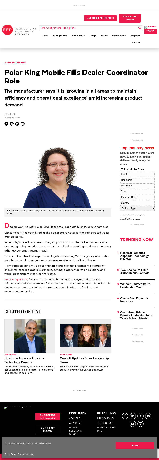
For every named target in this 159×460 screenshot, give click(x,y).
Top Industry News (134, 169)
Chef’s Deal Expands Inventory (134, 300)
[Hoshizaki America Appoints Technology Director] (30, 336)
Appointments (15, 62)
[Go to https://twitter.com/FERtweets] (140, 416)
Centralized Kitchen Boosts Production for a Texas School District (136, 315)
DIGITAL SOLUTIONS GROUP (75, 431)
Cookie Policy (10, 454)
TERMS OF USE (105, 423)
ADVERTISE (75, 423)
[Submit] (139, 28)
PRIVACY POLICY (105, 418)
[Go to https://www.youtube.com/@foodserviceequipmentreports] (133, 424)
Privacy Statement (25, 454)
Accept (135, 445)
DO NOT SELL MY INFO (106, 429)
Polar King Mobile (15, 279)
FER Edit (9, 114)
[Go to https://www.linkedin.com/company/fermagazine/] (133, 416)
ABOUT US (74, 418)
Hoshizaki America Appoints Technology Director (134, 256)
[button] (100, 18)
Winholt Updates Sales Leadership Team (135, 286)
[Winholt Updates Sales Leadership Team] (85, 336)
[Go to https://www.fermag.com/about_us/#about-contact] (148, 416)
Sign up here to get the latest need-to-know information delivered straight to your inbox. (137, 158)
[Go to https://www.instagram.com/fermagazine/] (140, 424)
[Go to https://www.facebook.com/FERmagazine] (125, 416)
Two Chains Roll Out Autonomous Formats (134, 271)
